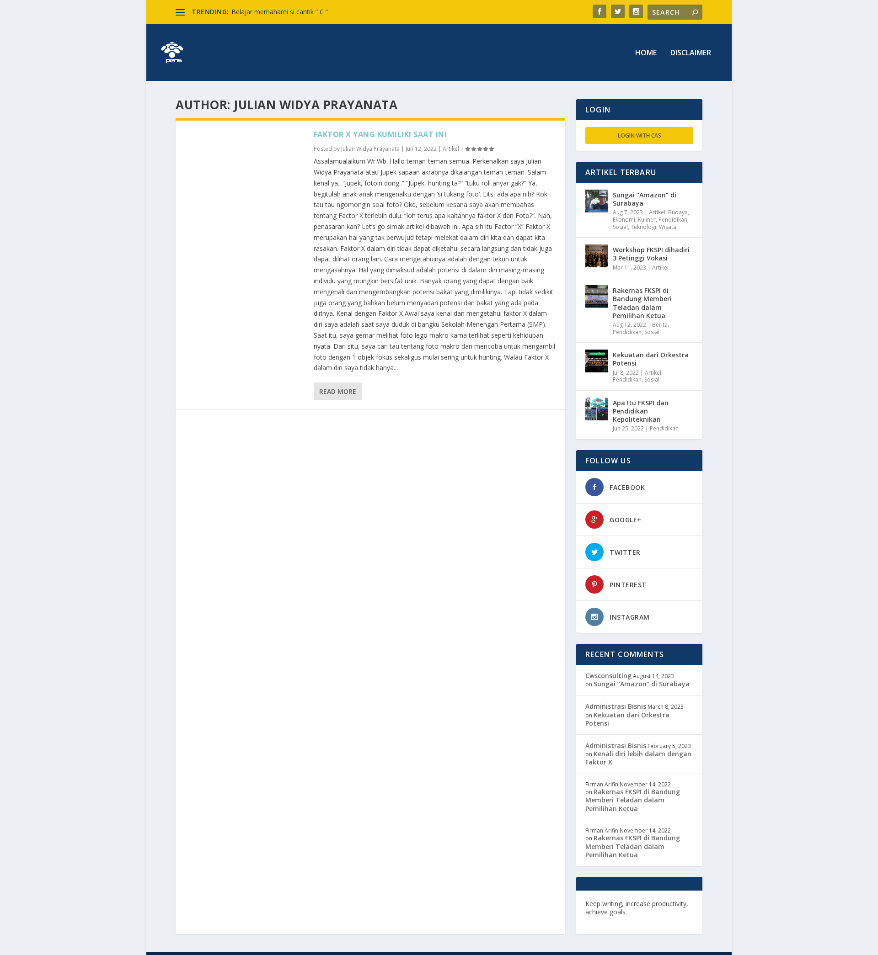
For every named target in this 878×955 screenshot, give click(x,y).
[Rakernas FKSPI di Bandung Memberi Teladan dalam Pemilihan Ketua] (596, 296)
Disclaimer (690, 53)
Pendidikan (672, 219)
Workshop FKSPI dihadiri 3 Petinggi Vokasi (651, 253)
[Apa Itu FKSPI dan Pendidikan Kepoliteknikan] (596, 409)
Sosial (620, 227)
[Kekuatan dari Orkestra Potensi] (596, 361)
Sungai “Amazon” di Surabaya (644, 199)
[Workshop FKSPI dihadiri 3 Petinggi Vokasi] (596, 255)
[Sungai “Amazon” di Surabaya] (596, 201)
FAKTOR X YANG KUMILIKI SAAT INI (380, 134)
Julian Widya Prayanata (370, 149)
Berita (660, 325)
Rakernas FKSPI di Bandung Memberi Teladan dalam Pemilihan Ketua (642, 303)
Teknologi (643, 227)
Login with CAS (639, 135)
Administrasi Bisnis (615, 706)
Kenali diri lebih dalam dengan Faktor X (638, 757)
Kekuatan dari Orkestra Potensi (651, 358)
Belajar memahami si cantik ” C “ (279, 11)
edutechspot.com (657, 911)
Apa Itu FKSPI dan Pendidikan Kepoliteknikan (641, 411)
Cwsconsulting (608, 675)
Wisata (667, 227)
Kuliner (647, 219)
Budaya (678, 212)
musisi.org (664, 920)
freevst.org (603, 920)
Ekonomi (624, 219)
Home (646, 53)
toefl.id (634, 920)
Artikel (451, 149)
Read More (337, 391)
